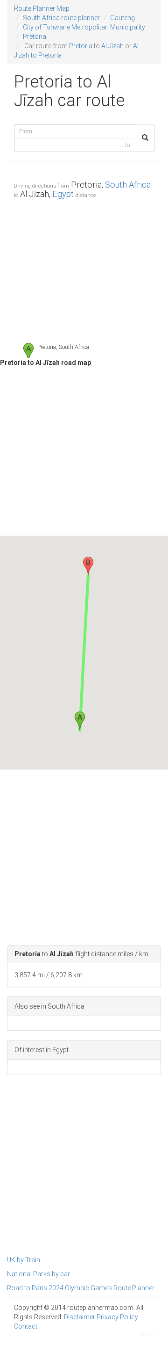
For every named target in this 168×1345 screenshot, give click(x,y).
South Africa (128, 184)
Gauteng (122, 18)
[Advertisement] (84, 262)
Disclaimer (79, 1317)
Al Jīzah (112, 46)
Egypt (63, 194)
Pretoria (34, 36)
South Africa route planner (61, 18)
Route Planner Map (42, 8)
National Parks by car (38, 1274)
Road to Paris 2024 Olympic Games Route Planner (80, 1288)
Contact (25, 1326)
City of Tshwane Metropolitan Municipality (84, 27)
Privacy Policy (117, 1317)
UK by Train (23, 1260)
